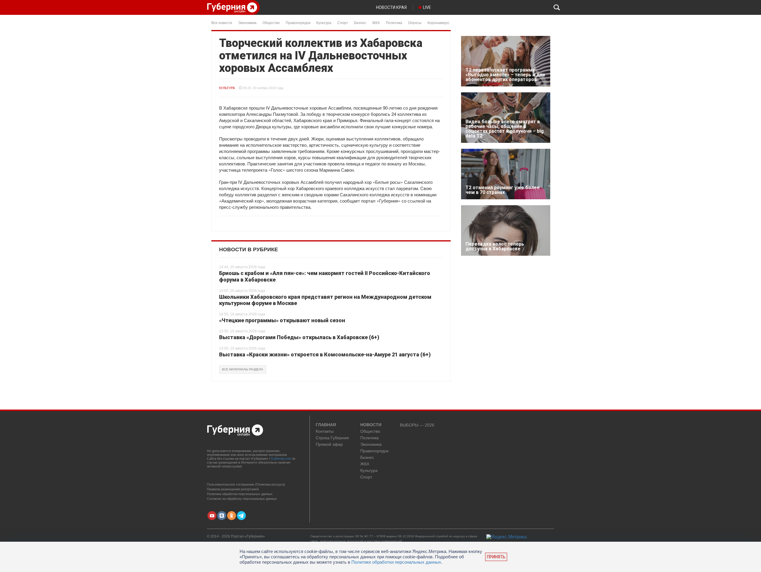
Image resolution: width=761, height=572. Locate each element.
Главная (326, 425)
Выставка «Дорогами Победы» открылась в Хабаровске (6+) (299, 337)
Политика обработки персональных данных (240, 494)
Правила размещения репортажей (233, 489)
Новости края (391, 7)
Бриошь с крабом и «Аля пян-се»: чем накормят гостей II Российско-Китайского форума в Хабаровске (324, 276)
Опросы (415, 22)
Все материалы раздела (242, 369)
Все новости (221, 22)
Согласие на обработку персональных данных (242, 498)
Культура (323, 22)
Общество (271, 22)
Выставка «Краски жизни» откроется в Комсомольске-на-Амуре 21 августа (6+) (325, 354)
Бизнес (360, 22)
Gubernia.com (281, 458)
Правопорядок (298, 22)
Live (427, 7)
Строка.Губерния (332, 438)
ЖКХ (376, 22)
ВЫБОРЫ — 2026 (417, 425)
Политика (394, 22)
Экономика (247, 22)
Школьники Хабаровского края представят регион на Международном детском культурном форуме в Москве (325, 300)
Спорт (342, 22)
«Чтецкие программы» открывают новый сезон (282, 320)
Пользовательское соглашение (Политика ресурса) (246, 484)
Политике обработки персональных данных (396, 562)
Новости (370, 425)
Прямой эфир (329, 444)
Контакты (325, 431)
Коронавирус (438, 22)
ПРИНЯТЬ (496, 556)
